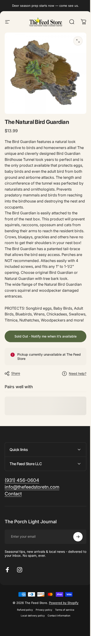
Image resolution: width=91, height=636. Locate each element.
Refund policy (23, 618)
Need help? (77, 373)
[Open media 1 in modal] (78, 41)
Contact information (57, 624)
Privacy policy (42, 618)
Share (15, 373)
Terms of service (62, 618)
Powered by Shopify (62, 611)
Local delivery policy (31, 624)
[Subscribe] (74, 545)
